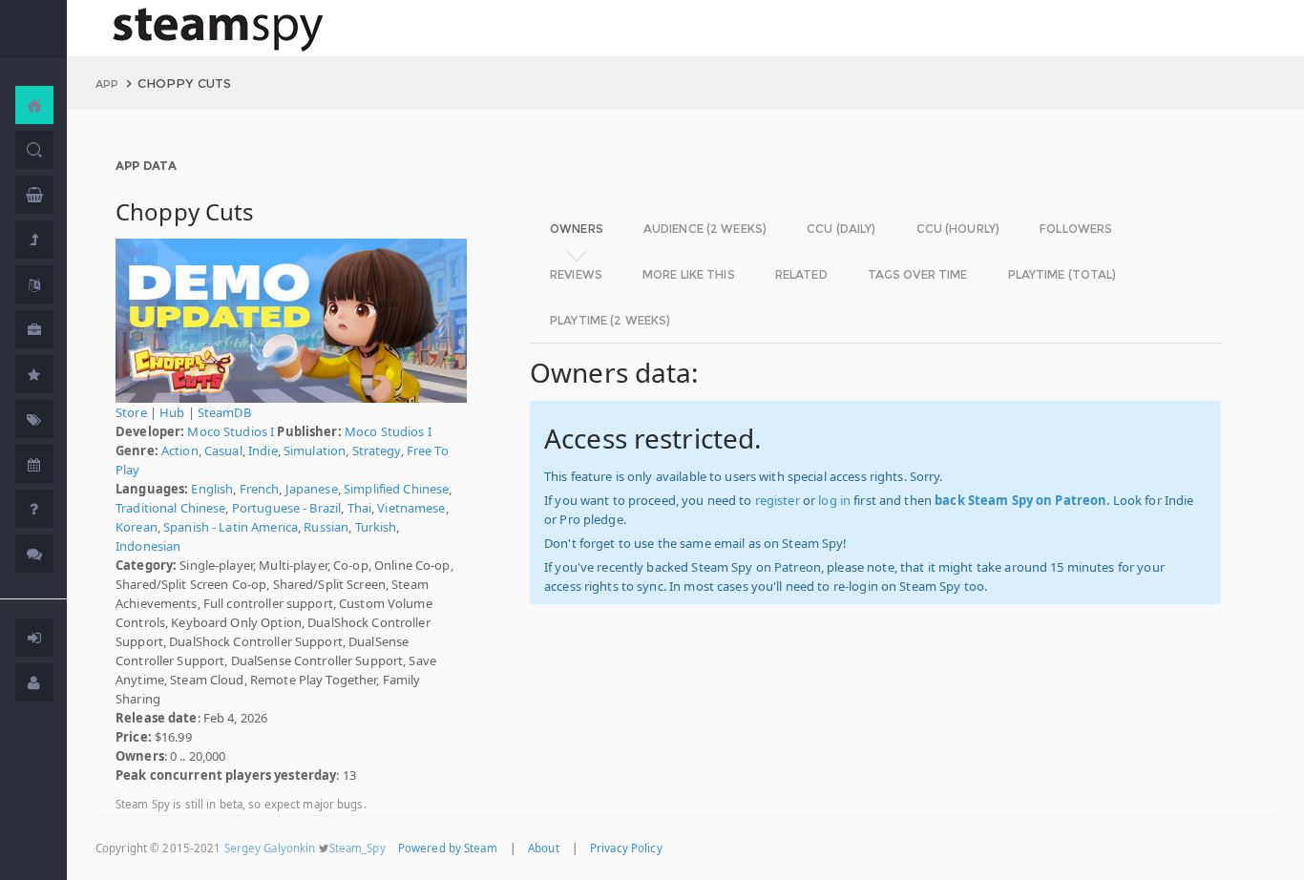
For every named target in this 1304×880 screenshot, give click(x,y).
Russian (326, 526)
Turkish (376, 526)
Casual (223, 450)
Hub (171, 412)
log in (834, 500)
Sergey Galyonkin (270, 848)
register (777, 500)
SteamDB (224, 412)
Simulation (315, 450)
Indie (263, 450)
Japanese (311, 488)
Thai (359, 507)
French (260, 488)
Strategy (376, 450)
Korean (137, 526)
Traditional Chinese (170, 507)
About (543, 848)
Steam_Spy (357, 848)
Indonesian (148, 546)
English (212, 488)
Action (180, 450)
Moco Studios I (230, 431)
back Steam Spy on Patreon (1020, 500)
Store (131, 412)
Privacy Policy (626, 848)
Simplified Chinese (396, 488)
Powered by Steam (447, 848)
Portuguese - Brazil (286, 507)
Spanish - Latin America (230, 526)
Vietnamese (411, 507)
